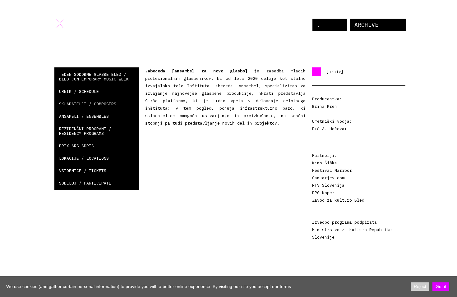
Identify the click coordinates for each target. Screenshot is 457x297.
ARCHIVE (366, 24)
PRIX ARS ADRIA (76, 145)
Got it (441, 286)
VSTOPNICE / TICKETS (82, 170)
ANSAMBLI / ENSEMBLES (84, 116)
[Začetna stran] (59, 23)
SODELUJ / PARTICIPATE (85, 183)
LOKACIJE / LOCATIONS (84, 158)
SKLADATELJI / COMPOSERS (87, 104)
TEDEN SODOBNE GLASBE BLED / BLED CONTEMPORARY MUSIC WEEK (94, 77)
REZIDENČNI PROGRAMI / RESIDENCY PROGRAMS (85, 131)
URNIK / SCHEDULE (79, 91)
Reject (420, 286)
